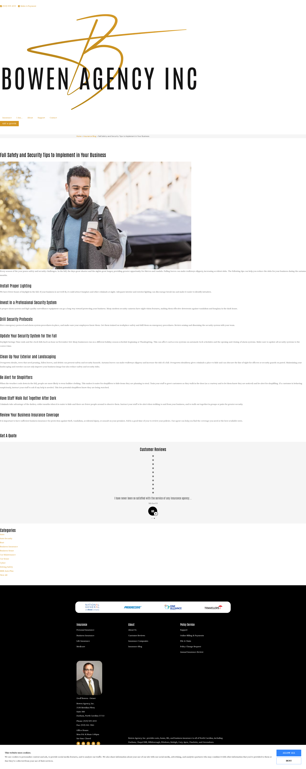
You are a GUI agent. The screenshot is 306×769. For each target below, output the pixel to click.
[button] (151, 518)
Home (79, 136)
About (30, 117)
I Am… (19, 117)
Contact (53, 117)
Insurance (7, 117)
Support (41, 117)
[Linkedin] (93, 743)
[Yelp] (88, 743)
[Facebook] (83, 743)
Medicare (80, 646)
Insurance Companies (138, 641)
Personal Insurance (85, 630)
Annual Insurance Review (191, 652)
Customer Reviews (136, 635)
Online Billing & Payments (192, 635)
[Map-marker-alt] (78, 743)
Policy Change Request (190, 646)
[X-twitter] (98, 743)
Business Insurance (85, 635)
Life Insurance (83, 641)
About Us (132, 630)
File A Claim (185, 641)
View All (3, 575)
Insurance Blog (90, 136)
